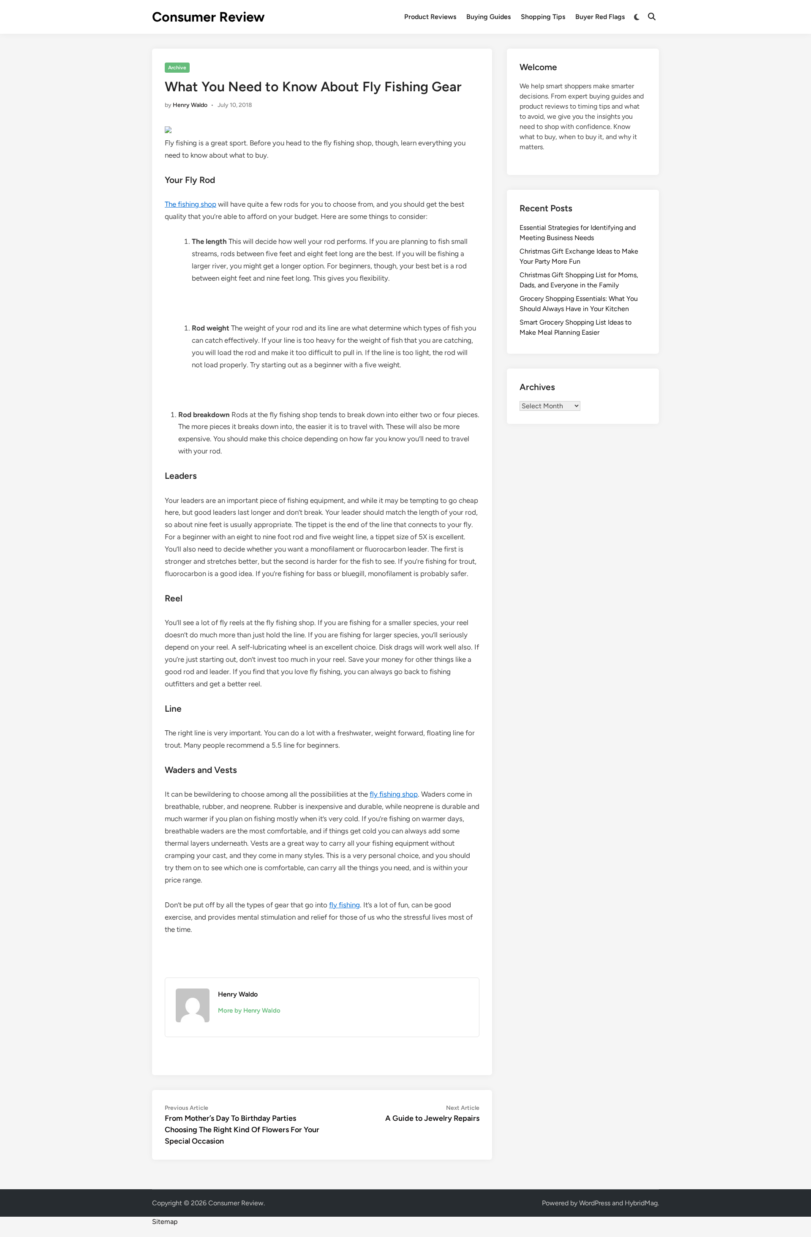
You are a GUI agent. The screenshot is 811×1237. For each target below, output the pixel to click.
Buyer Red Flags (600, 17)
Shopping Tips (543, 17)
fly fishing (344, 905)
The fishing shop (190, 204)
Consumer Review (208, 17)
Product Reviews (430, 17)
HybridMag (641, 1203)
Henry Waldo (190, 105)
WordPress (594, 1203)
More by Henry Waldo (249, 1010)
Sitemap (164, 1222)
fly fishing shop (394, 794)
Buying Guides (488, 17)
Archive (177, 68)
